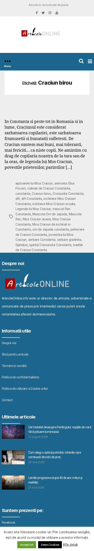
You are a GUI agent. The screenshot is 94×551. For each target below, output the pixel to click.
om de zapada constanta (50, 229)
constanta (23, 194)
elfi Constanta (32, 199)
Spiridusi (22, 245)
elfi (18, 199)
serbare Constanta (41, 240)
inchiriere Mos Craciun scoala (53, 204)
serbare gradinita (69, 240)
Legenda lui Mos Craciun (33, 209)
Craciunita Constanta (68, 194)
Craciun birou (41, 194)
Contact (7, 400)
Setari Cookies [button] (50, 544)
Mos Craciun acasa (37, 219)
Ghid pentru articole (15, 354)
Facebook (8, 522)
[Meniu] (7, 61)
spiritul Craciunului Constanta (50, 245)
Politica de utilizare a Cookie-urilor (25, 388)
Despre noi (9, 343)
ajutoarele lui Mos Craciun (34, 183)
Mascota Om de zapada (49, 214)
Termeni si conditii (14, 366)
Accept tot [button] (26, 544)
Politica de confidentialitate (20, 377)
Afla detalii (70, 545)
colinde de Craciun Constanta (48, 188)
